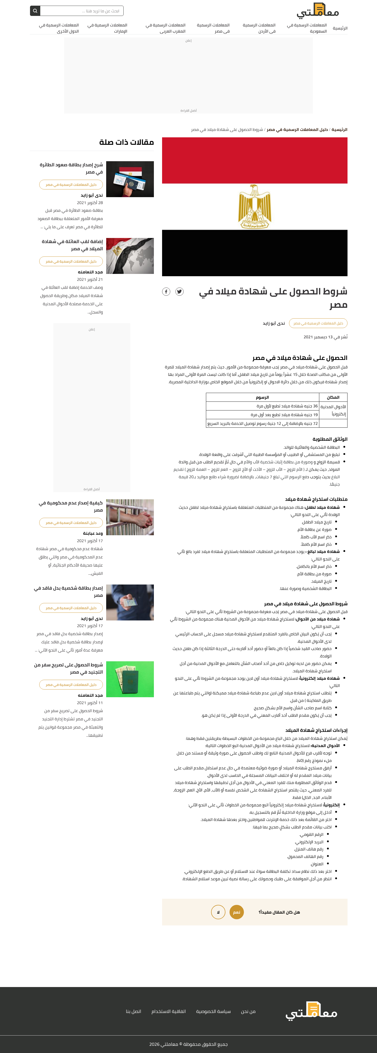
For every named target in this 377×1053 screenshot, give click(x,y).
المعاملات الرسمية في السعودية (307, 28)
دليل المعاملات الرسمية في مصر (318, 323)
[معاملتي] (317, 11)
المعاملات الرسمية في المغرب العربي (165, 28)
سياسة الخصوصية (213, 1011)
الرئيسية (340, 28)
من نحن (248, 1011)
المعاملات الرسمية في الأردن (259, 28)
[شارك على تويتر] (179, 292)
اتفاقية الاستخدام (169, 1011)
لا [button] (218, 912)
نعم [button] (236, 912)
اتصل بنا (133, 1011)
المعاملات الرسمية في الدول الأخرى (59, 28)
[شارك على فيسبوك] (166, 292)
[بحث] (35, 11)
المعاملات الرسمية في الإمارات (107, 28)
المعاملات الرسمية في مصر (213, 28)
